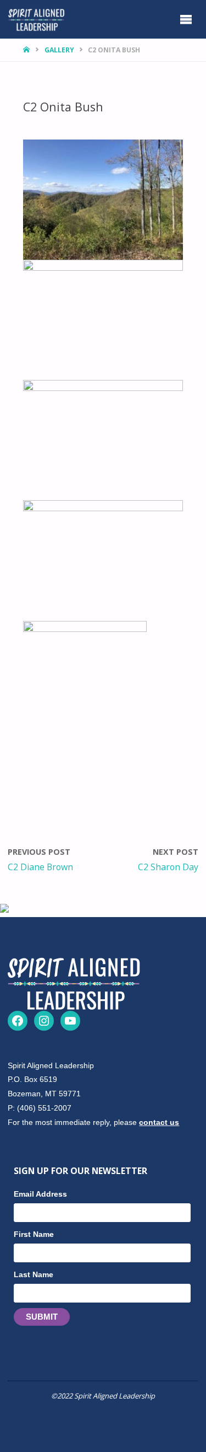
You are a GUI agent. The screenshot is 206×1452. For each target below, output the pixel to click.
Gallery (59, 50)
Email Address (40, 1194)
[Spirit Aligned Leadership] (36, 19)
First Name (34, 1234)
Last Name (33, 1274)
